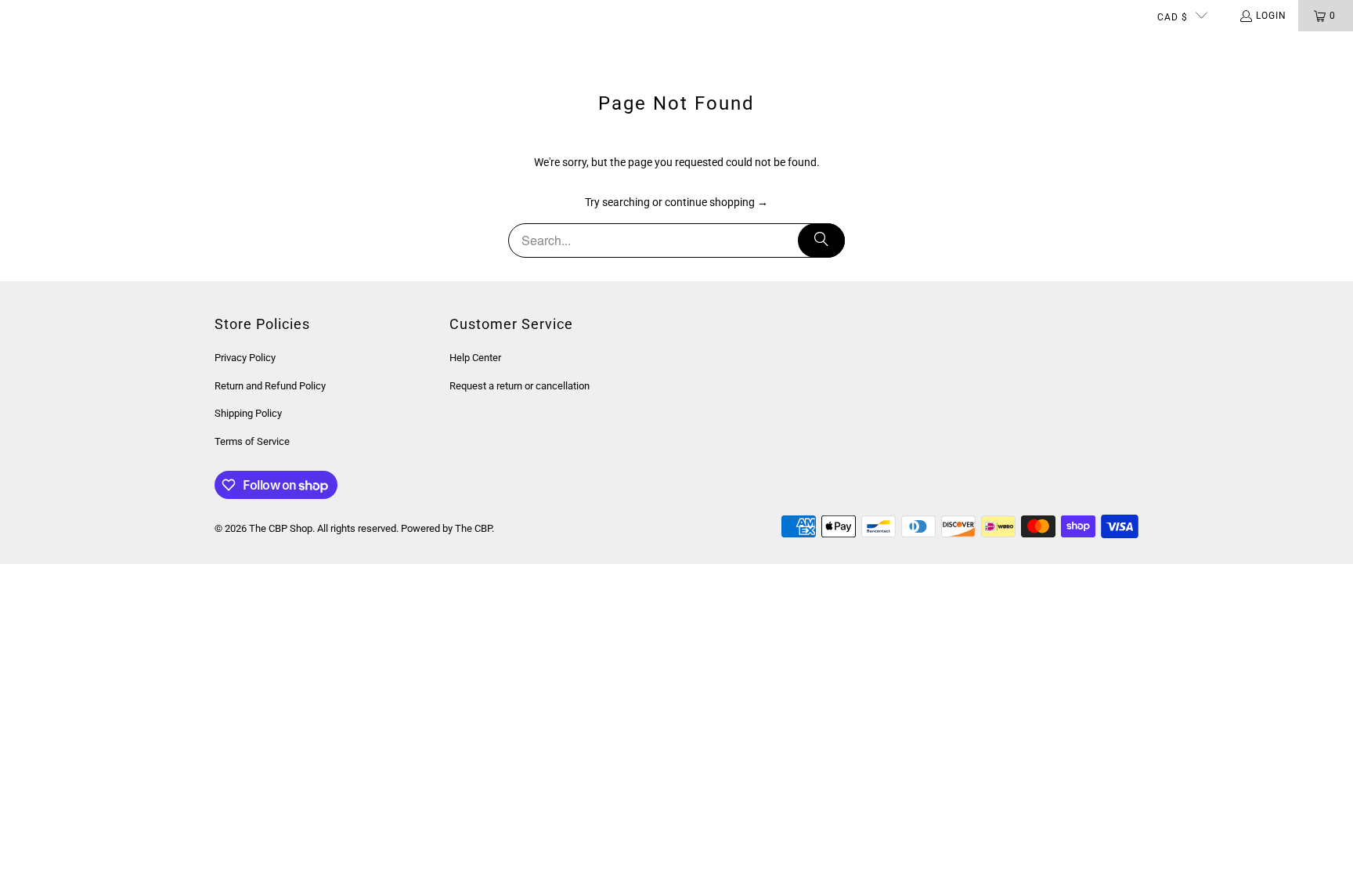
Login (1271, 15)
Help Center (475, 357)
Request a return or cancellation (519, 386)
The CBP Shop (280, 528)
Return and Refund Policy (270, 386)
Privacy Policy (245, 357)
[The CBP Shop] (74, 47)
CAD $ (1172, 17)
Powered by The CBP (446, 528)
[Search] (821, 240)
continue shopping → (716, 202)
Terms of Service (252, 441)
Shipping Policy (248, 413)
